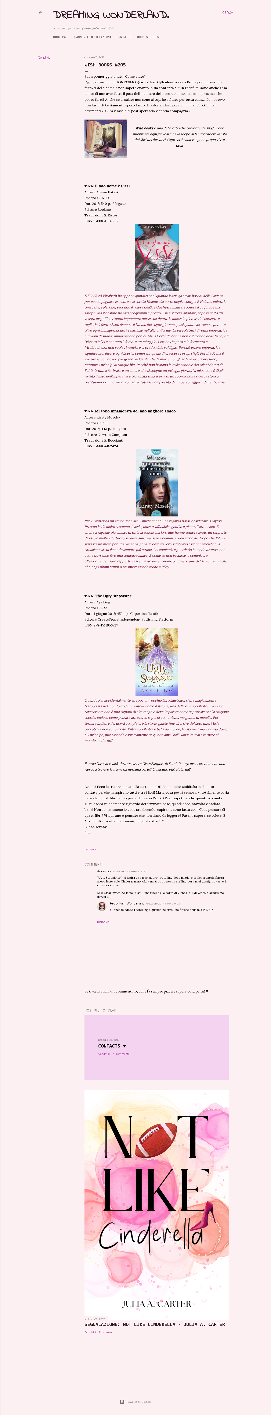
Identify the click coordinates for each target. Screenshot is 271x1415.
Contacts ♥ (112, 1046)
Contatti (124, 37)
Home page (61, 37)
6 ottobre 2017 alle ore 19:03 (163, 903)
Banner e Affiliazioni (92, 37)
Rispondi (103, 922)
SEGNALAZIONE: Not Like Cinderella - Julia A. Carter (154, 1324)
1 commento (106, 1332)
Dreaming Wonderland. (111, 15)
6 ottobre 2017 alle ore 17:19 (128, 871)
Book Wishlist (149, 37)
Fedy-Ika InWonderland (127, 903)
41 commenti (121, 1053)
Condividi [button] (44, 57)
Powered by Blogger (138, 1401)
